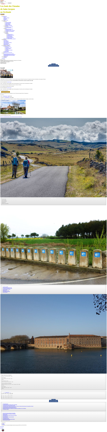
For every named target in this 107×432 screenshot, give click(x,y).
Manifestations (4, 202)
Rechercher (1, 2)
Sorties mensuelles (4, 200)
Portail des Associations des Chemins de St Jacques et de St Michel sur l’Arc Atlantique (14, 408)
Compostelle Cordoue (6, 409)
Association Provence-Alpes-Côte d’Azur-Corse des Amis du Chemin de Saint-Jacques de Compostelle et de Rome (18, 406)
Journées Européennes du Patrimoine (6, 383)
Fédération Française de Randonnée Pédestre (9, 419)
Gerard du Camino (5, 417)
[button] (3, 20)
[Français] (3, 0)
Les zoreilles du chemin (6, 418)
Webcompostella (5, 414)
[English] (0, 0)
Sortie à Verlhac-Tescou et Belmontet (6, 375)
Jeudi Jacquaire (4, 377)
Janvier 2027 (7, 392)
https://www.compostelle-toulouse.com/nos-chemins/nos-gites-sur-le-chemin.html (11, 116)
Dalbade (3, 379)
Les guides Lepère (5, 416)
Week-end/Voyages (4, 201)
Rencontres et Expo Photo (5, 203)
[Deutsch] (2, 0)
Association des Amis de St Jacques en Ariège (9, 405)
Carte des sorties (4, 199)
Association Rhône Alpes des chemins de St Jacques (10, 407)
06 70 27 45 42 (9, 87)
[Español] (1, 0)
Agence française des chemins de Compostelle (9, 413)
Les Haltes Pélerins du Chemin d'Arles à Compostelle (10, 404)
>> (10, 392)
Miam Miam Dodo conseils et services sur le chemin (10, 415)
